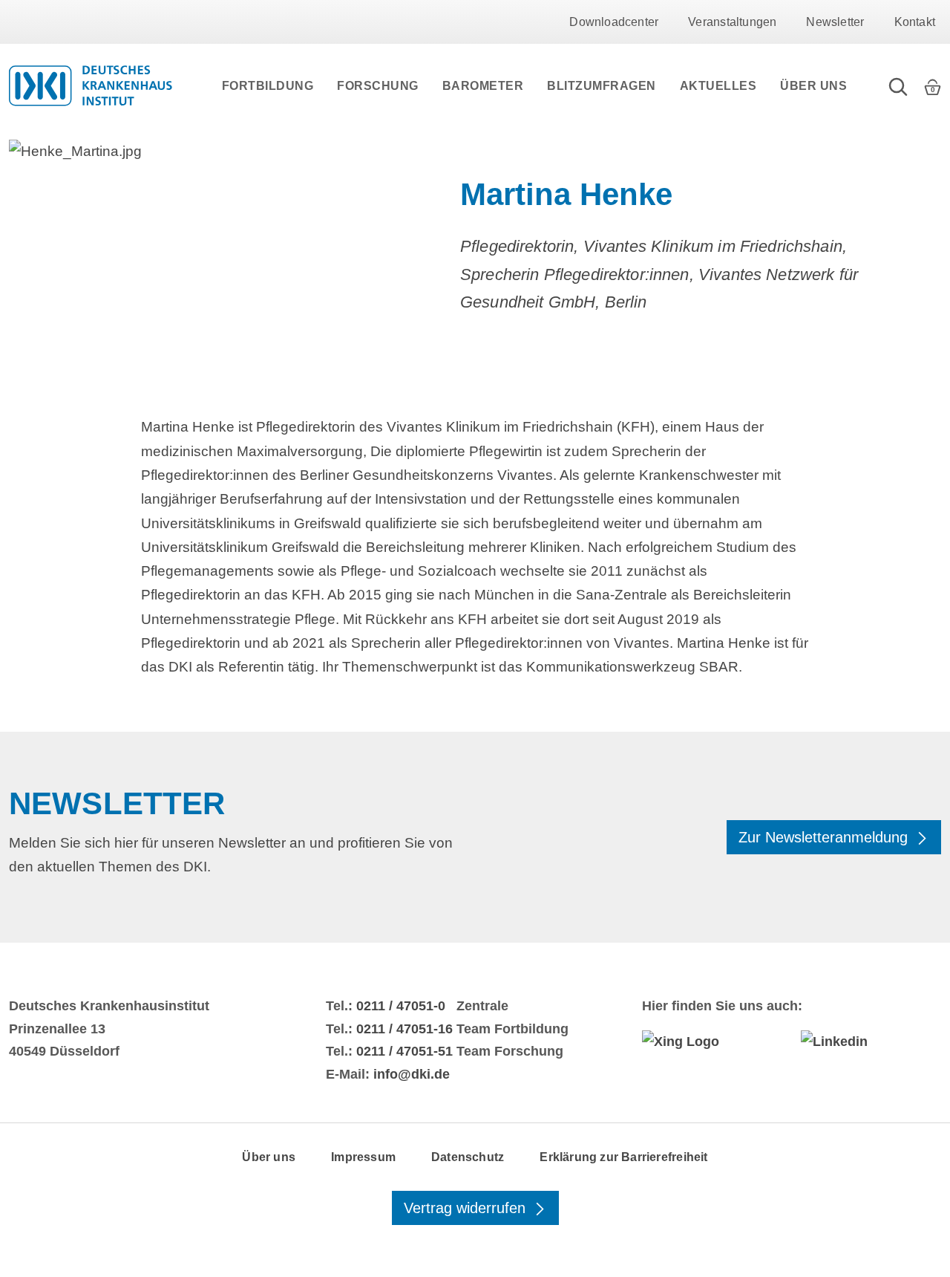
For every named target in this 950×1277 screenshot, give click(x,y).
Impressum (363, 1157)
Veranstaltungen (732, 22)
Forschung (378, 85)
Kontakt (914, 22)
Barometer (483, 85)
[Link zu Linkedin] (871, 1041)
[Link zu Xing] (712, 1041)
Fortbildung (268, 85)
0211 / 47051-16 (404, 1028)
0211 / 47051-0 (400, 1005)
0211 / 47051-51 (404, 1051)
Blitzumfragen (601, 85)
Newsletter (835, 22)
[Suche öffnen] (898, 85)
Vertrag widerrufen (467, 1208)
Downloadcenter (613, 22)
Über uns (813, 85)
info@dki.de (411, 1074)
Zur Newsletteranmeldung (825, 837)
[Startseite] (90, 85)
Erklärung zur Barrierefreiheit (623, 1157)
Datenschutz (467, 1157)
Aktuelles (718, 85)
